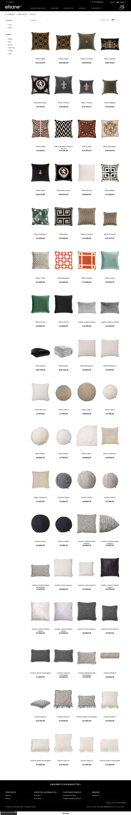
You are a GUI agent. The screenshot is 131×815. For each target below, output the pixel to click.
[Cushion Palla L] (86, 479)
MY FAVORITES (98, 2)
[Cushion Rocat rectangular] (40, 655)
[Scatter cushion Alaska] (86, 304)
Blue (9, 42)
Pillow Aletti (40, 190)
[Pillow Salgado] (109, 85)
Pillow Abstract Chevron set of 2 (63, 148)
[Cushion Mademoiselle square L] (86, 523)
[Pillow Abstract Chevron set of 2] (63, 128)
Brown (10, 45)
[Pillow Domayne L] (109, 128)
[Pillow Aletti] (40, 172)
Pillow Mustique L (40, 234)
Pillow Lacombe (87, 59)
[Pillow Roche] (109, 260)
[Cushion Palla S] (63, 479)
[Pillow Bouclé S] (40, 392)
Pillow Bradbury (63, 278)
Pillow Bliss (63, 234)
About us (8, 795)
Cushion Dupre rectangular (86, 717)
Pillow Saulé (86, 146)
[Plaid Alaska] (40, 348)
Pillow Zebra (40, 146)
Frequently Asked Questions (72, 798)
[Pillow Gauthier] (109, 41)
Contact (7, 798)
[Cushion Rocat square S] (109, 611)
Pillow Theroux (63, 103)
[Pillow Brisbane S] (109, 348)
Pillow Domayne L (110, 146)
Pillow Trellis (40, 278)
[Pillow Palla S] (63, 392)
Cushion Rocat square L (87, 629)
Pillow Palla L (87, 410)
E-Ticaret (105, 807)
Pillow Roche (110, 278)
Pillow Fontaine (87, 234)
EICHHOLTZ (96, 795)
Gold (9, 24)
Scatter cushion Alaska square (110, 586)
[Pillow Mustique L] (40, 216)
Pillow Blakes (110, 190)
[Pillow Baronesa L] (40, 85)
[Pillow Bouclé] (86, 172)
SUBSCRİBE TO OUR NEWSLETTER (65, 784)
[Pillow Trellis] (40, 260)
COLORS (9, 20)
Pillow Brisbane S (109, 366)
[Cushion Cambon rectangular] (63, 655)
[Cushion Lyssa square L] (63, 567)
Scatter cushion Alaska (86, 322)
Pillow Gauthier (110, 59)
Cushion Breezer (110, 673)
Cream (10, 51)
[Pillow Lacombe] (86, 41)
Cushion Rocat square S (110, 629)
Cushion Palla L (87, 497)
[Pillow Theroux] (63, 85)
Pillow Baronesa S (63, 190)
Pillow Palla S (64, 410)
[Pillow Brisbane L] (86, 348)
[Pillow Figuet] (40, 41)
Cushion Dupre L (40, 717)
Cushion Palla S (63, 497)
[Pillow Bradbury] (63, 260)
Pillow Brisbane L (86, 366)
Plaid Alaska (40, 366)
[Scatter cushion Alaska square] (109, 567)
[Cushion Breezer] (109, 655)
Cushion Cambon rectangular (63, 674)
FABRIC (8, 34)
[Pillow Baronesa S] (63, 172)
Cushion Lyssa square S (87, 585)
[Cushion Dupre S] (63, 699)
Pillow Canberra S (40, 497)
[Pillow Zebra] (40, 128)
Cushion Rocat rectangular (40, 673)
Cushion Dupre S (63, 717)
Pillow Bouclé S (40, 410)
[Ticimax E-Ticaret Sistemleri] (65, 813)
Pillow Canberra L (110, 454)
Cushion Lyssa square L (64, 585)
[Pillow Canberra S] (40, 479)
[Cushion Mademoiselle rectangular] (40, 567)
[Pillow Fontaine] (86, 216)
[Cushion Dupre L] (40, 699)
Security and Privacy (69, 795)
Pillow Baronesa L (40, 103)
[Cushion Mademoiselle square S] (109, 523)
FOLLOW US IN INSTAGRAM (117, 803)
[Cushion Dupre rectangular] (86, 699)
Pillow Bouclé (87, 190)
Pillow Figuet (40, 59)
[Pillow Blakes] (109, 172)
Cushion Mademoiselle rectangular (40, 586)
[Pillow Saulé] (86, 128)
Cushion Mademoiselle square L (86, 542)
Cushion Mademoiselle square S (110, 542)
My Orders (37, 795)
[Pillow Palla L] (86, 392)
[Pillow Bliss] (63, 216)
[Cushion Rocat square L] (86, 611)
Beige (10, 39)
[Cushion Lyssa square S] (86, 567)
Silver (10, 27)
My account (37, 798)
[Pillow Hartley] (86, 260)
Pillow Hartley (87, 278)
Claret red (11, 48)
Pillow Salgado (110, 103)
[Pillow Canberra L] (109, 435)
